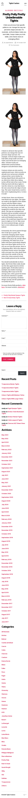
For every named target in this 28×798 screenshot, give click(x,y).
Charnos (4, 654)
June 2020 (5, 508)
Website (4, 345)
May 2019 (5, 552)
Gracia (4, 698)
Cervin (4, 646)
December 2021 (7, 457)
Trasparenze (6, 782)
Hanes (4, 701)
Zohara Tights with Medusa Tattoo (13, 395)
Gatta (3, 679)
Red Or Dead (6, 763)
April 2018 (5, 592)
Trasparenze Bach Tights (10, 388)
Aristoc (4, 635)
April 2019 (5, 556)
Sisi (3, 774)
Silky (3, 771)
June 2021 (5, 479)
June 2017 (5, 622)
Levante (4, 727)
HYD (3, 712)
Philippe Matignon (8, 752)
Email (3, 338)
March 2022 (6, 446)
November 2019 (7, 530)
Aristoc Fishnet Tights (15, 417)
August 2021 (6, 471)
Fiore (3, 672)
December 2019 (7, 526)
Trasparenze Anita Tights (10, 391)
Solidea (4, 778)
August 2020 (6, 501)
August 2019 (6, 541)
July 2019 (5, 545)
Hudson (4, 708)
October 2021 (6, 464)
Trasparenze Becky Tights (10, 384)
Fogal (3, 676)
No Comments (15, 45)
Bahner (4, 639)
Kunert (4, 719)
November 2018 (7, 567)
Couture (4, 657)
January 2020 (6, 523)
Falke (3, 668)
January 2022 (6, 453)
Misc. (3, 741)
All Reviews (9, 10)
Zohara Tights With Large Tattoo (12, 399)
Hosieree (5, 705)
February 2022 (6, 449)
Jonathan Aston (7, 716)
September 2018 (7, 574)
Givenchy (5, 690)
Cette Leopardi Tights (15, 420)
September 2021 (7, 468)
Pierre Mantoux (7, 756)
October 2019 (6, 534)
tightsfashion (9, 42)
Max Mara (5, 738)
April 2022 (5, 442)
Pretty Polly (18, 10)
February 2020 (7, 519)
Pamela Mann (6, 749)
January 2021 (6, 486)
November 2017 (7, 607)
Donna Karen (6, 661)
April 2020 (5, 512)
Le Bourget (5, 723)
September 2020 (7, 497)
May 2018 (5, 589)
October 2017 (6, 611)
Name (4, 331)
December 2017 (7, 603)
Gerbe (4, 683)
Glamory (4, 694)
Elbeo (3, 665)
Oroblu (4, 745)
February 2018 (6, 600)
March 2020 (6, 515)
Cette (3, 650)
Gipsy (4, 687)
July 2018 (5, 581)
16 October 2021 (21, 42)
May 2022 (5, 438)
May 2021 (5, 482)
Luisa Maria (5, 734)
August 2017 (6, 614)
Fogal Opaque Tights (14, 408)
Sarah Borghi (6, 767)
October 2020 (6, 493)
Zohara (4, 785)
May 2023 (5, 435)
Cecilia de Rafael (7, 643)
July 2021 (5, 475)
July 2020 (5, 504)
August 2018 (6, 578)
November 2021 (7, 460)
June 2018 (5, 585)
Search (3, 370)
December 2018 (7, 563)
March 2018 (6, 596)
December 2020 (7, 490)
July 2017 (5, 618)
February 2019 (6, 559)
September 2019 (7, 537)
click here (21, 287)
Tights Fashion (14, 3)
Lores (3, 730)
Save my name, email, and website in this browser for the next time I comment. (13, 353)
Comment (5, 316)
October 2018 (6, 570)
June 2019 (5, 548)
